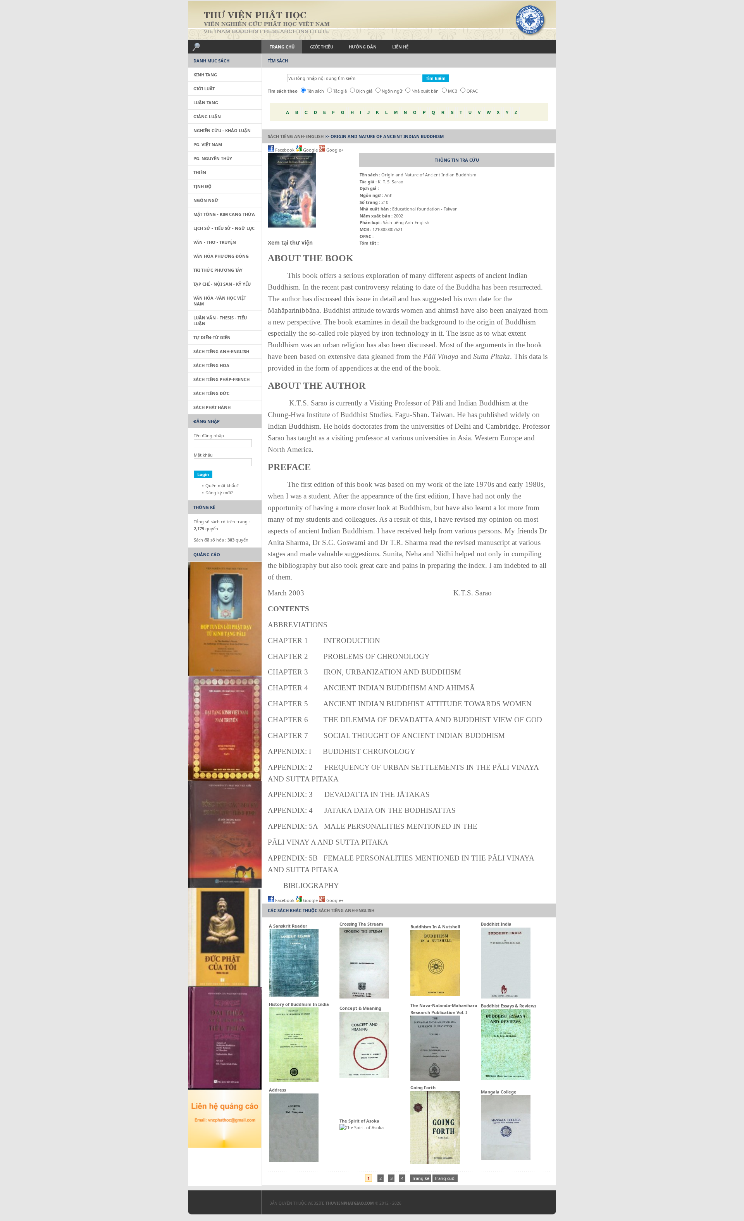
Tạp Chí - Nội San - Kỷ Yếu (222, 284)
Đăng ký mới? (219, 492)
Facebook (285, 150)
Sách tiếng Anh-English (296, 136)
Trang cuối (445, 1178)
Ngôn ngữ (392, 91)
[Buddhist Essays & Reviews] (505, 1078)
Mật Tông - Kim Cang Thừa (224, 214)
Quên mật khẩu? (222, 485)
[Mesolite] (221, 1204)
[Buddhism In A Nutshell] (435, 994)
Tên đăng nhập (209, 435)
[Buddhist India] (505, 997)
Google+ (334, 150)
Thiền (199, 172)
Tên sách (315, 91)
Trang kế (420, 1178)
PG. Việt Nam (207, 144)
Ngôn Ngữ (206, 200)
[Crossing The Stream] (364, 997)
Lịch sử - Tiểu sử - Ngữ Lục (224, 228)
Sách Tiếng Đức (211, 393)
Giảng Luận (207, 116)
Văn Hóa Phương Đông (221, 256)
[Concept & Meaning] (364, 1076)
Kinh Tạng (205, 75)
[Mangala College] (505, 1158)
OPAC (472, 91)
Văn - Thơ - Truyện (214, 242)
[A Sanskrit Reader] (294, 995)
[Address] (294, 1160)
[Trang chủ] (372, 20)
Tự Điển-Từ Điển (212, 337)
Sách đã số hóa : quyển (221, 540)
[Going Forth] (435, 1162)
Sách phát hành (212, 407)
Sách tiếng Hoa (211, 365)
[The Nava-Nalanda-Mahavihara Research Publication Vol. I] (435, 1079)
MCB (452, 91)
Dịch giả (364, 91)
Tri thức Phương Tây (218, 270)
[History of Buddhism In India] (294, 1080)
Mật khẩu (203, 455)
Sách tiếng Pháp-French (221, 379)
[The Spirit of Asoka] (361, 1127)
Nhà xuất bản (425, 91)
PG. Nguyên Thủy (212, 158)
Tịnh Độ (202, 186)
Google (310, 150)
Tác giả (340, 91)
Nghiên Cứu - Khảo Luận (222, 130)
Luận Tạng (205, 102)
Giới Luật (204, 88)
